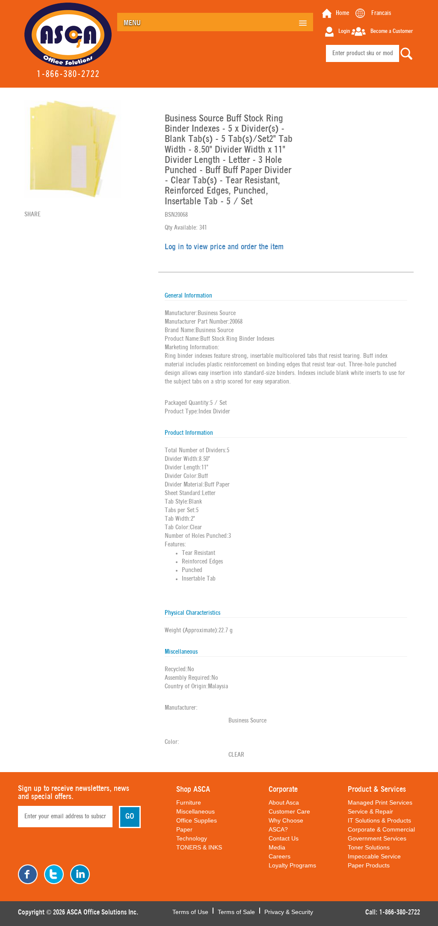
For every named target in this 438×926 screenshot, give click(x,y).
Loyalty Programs (292, 865)
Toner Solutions (369, 847)
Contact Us (284, 838)
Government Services (377, 838)
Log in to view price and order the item (224, 247)
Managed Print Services (380, 802)
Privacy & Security (288, 911)
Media (277, 847)
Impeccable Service (374, 856)
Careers (279, 856)
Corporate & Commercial (381, 829)
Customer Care (289, 811)
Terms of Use (190, 911)
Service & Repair (370, 811)
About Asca (284, 802)
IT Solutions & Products (379, 820)
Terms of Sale (236, 911)
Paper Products (369, 865)
